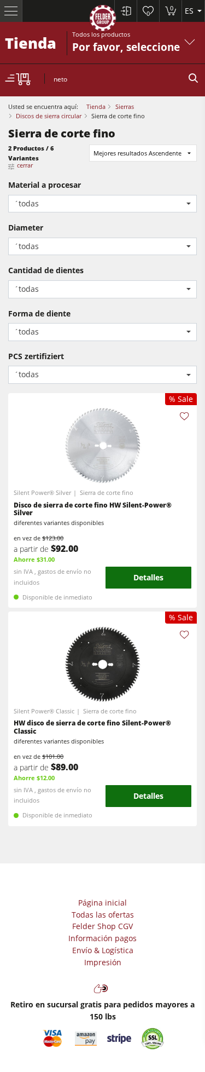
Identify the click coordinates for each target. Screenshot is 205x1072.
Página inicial (102, 902)
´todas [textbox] (26, 203)
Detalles (148, 577)
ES (190, 10)
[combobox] (102, 204)
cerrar (25, 165)
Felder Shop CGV (102, 926)
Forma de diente (39, 313)
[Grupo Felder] (102, 20)
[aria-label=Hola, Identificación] (125, 11)
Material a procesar (44, 185)
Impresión (102, 962)
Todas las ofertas (103, 914)
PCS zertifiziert (36, 356)
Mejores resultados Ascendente (137, 153)
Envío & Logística (102, 950)
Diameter (25, 227)
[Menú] (11, 11)
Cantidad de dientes (46, 270)
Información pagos (102, 938)
